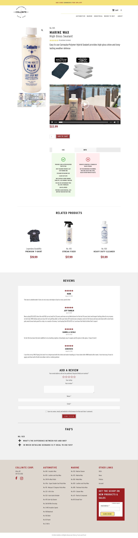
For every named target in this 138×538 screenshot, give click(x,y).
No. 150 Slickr (47, 516)
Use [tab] (63, 150)
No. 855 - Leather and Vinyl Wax (52, 475)
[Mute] (115, 122)
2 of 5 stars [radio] (66, 377)
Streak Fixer (69, 251)
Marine (89, 16)
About (120, 16)
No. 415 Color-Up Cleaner (50, 500)
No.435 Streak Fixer (76, 500)
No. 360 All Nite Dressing (50, 504)
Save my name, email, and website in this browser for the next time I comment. (70, 411)
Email (69, 404)
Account (101, 483)
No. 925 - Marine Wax (77, 475)
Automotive (80, 16)
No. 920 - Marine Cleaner (78, 471)
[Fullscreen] (118, 122)
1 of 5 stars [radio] (63, 377)
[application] (85, 104)
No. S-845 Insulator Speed (50, 508)
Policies (101, 479)
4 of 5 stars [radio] (72, 377)
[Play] (52, 122)
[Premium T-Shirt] (33, 236)
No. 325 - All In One (48, 491)
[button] (42, 30)
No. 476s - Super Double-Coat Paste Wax (54, 483)
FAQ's (100, 471)
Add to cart (63, 136)
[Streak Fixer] (69, 232)
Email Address (105, 506)
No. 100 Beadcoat (48, 512)
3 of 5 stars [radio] (69, 377)
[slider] (83, 122)
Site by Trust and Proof (79, 535)
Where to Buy (109, 16)
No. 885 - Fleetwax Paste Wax (79, 487)
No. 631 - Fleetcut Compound (79, 495)
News (100, 475)
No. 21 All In (46, 524)
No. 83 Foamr (47, 520)
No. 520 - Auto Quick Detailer (51, 495)
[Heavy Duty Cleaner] (104, 232)
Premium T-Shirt (33, 251)
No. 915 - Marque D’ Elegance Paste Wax (54, 487)
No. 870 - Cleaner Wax (77, 491)
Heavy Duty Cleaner (104, 251)
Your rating (69, 380)
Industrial (98, 16)
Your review (69, 383)
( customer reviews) (65, 40)
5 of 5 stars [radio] (74, 377)
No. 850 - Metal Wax (76, 479)
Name (69, 396)
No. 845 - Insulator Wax (49, 471)
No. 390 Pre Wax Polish (49, 479)
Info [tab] (85, 150)
